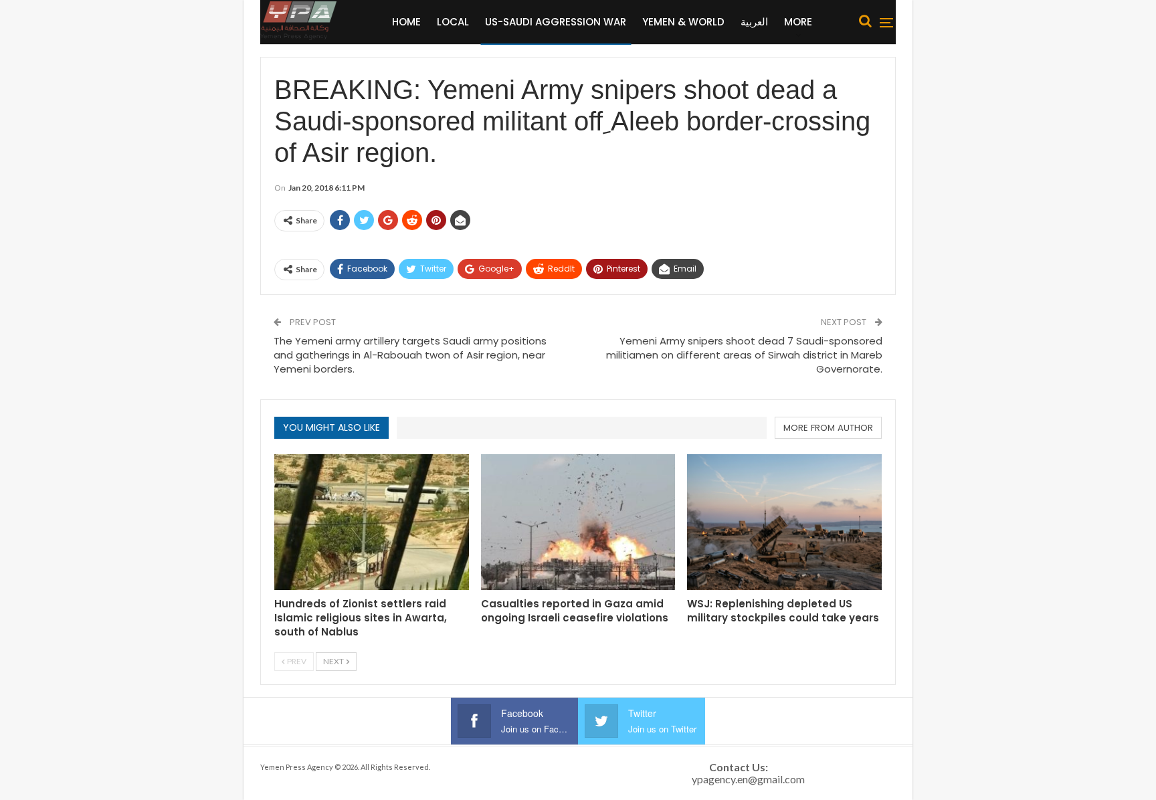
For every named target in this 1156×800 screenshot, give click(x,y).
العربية (754, 22)
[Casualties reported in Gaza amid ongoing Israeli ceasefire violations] (578, 522)
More (798, 22)
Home (406, 22)
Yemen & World (683, 22)
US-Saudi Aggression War (555, 22)
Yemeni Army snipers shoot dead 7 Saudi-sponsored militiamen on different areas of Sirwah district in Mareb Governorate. (744, 355)
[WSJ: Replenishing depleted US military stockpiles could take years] (784, 522)
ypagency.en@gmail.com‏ (748, 779)
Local (453, 22)
